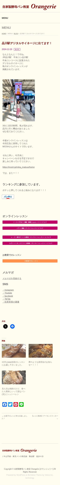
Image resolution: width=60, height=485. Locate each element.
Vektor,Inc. (49, 475)
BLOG (17, 49)
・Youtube (7, 293)
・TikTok (6, 299)
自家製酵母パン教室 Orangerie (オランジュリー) (34, 469)
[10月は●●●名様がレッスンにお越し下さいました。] (14, 351)
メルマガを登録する (12, 278)
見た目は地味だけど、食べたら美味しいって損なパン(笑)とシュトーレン (13, 391)
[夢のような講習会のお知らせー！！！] (41, 351)
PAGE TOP (56, 467)
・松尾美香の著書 (11, 302)
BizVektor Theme (35, 475)
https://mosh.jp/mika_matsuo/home (19, 167)
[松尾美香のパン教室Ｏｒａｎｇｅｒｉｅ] (30, 8)
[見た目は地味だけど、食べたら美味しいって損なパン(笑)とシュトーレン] (14, 377)
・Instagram (8, 290)
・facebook (8, 296)
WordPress (20, 475)
